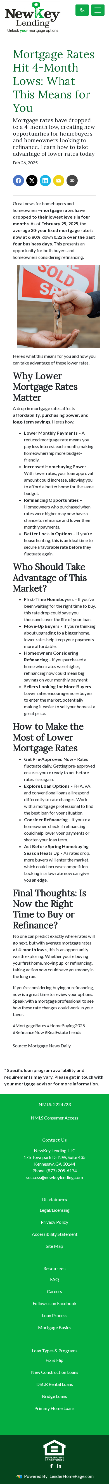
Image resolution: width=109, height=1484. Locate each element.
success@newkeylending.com (54, 1177)
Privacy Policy (54, 1222)
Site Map (54, 1246)
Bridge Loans (54, 1396)
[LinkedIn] (59, 1466)
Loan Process (54, 1315)
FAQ (54, 1279)
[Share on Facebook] (18, 180)
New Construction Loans (54, 1372)
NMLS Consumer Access (54, 1117)
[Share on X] (31, 180)
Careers (54, 1291)
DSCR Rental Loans (54, 1384)
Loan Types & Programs (54, 1350)
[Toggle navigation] (98, 10)
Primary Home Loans (54, 1408)
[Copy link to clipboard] (72, 180)
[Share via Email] (58, 180)
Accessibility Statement (54, 1234)
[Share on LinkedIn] (45, 180)
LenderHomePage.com (71, 1476)
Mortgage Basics (54, 1327)
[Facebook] (51, 1466)
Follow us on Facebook (55, 1303)
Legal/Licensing (55, 1210)
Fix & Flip (54, 1360)
